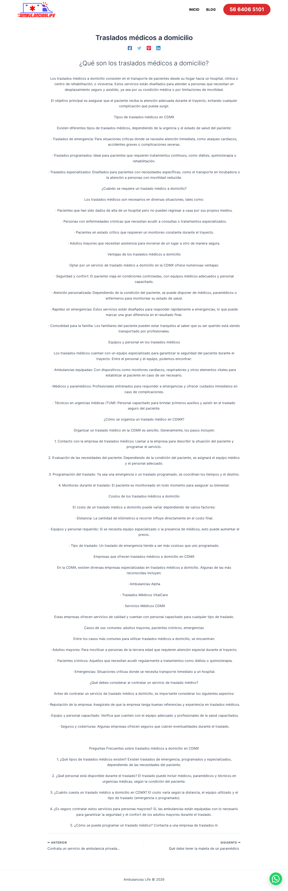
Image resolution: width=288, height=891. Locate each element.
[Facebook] (130, 48)
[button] (275, 878)
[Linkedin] (158, 48)
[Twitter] (139, 48)
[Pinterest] (149, 48)
